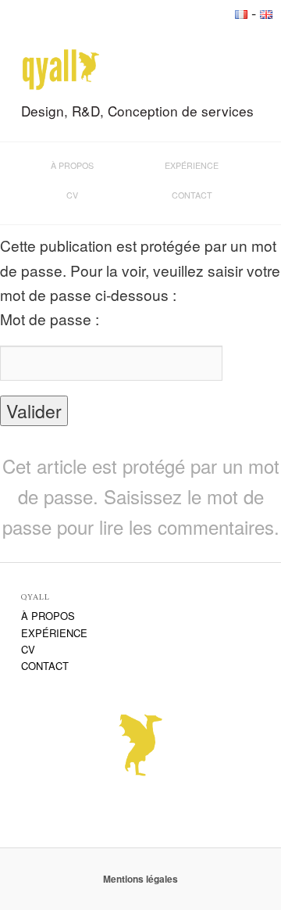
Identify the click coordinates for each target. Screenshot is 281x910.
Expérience (192, 165)
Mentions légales (140, 879)
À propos (72, 165)
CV (72, 195)
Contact (192, 195)
